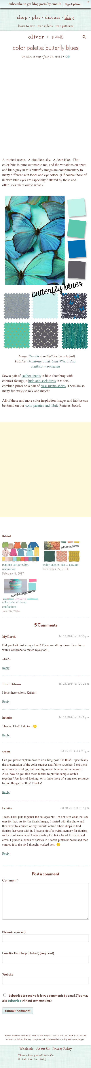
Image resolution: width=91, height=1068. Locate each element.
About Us (42, 1049)
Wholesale (27, 1049)
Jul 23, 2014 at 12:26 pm (74, 636)
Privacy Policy (62, 1049)
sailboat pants (31, 375)
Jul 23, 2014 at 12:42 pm (74, 717)
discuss (52, 17)
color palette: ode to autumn (60, 564)
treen (6, 751)
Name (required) (14, 932)
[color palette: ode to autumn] (61, 551)
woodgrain (52, 366)
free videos (45, 26)
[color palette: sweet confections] (20, 589)
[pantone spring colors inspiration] (20, 551)
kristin (7, 718)
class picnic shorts (53, 385)
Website (7, 974)
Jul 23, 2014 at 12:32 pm (74, 684)
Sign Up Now (73, 4)
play (36, 17)
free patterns (64, 26)
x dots (71, 361)
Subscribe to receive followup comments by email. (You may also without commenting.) (45, 998)
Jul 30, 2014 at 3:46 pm (75, 808)
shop (22, 17)
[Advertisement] (45, 109)
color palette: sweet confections (14, 604)
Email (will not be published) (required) (28, 953)
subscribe (14, 1000)
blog (69, 17)
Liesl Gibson (11, 684)
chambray (34, 361)
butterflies (58, 361)
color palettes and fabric (42, 405)
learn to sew (26, 26)
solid (46, 361)
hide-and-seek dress (42, 380)
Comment (10, 880)
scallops (37, 366)
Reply (5, 668)
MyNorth (9, 637)
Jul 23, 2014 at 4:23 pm (75, 751)
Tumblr (34, 356)
